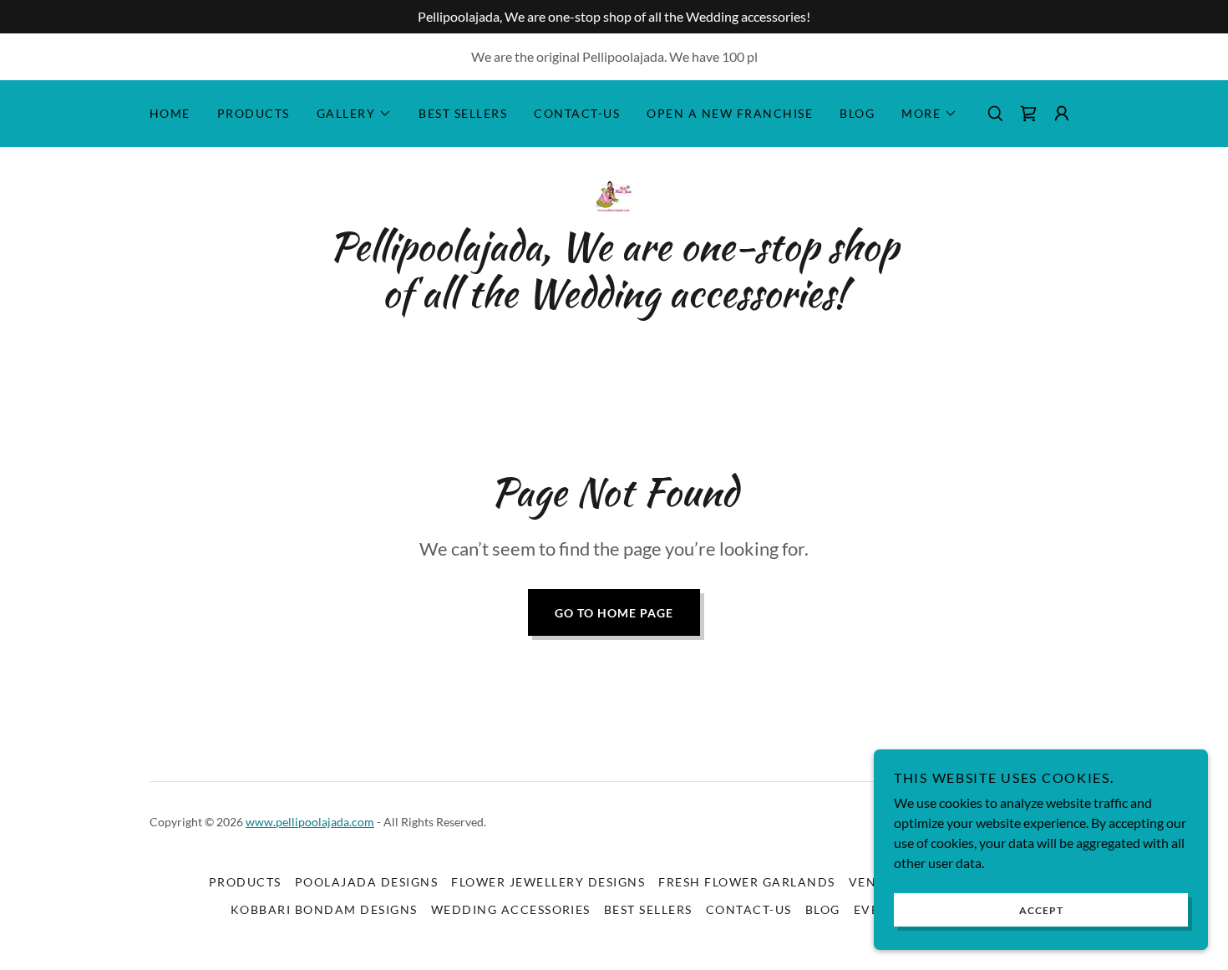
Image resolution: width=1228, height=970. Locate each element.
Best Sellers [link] (463, 113)
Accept (1041, 910)
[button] (355, 114)
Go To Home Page (614, 613)
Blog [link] (857, 113)
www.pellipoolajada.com (310, 822)
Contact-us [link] (577, 113)
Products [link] (253, 113)
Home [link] (170, 113)
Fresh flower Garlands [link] (746, 882)
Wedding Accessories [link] (511, 909)
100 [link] (733, 56)
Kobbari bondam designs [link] (324, 909)
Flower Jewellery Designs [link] (548, 882)
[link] (1028, 113)
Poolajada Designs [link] (366, 882)
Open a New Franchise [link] (730, 113)
